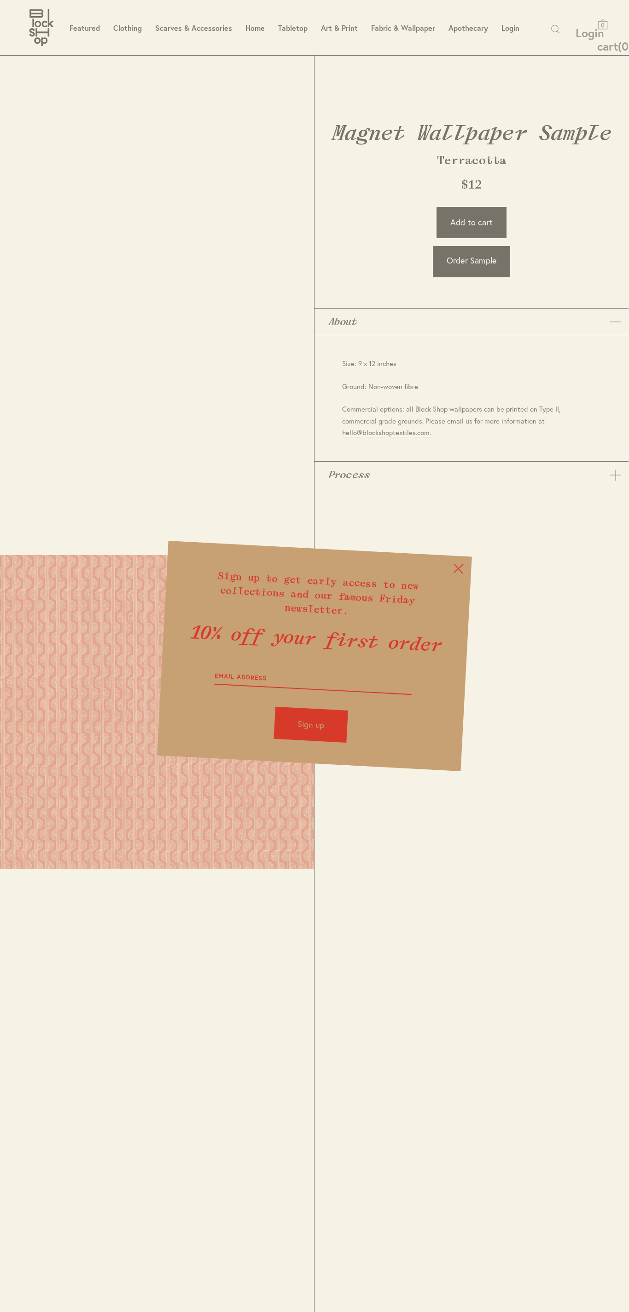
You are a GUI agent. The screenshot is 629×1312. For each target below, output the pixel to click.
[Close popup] (458, 568)
